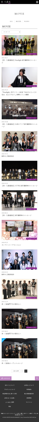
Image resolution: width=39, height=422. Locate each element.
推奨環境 (29, 398)
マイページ (29, 402)
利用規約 (29, 389)
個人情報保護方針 (29, 393)
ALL (11, 21)
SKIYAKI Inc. (32, 417)
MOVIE (18, 21)
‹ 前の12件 (15, 371)
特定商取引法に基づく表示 (9, 393)
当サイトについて (9, 385)
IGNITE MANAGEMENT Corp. (14, 417)
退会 (9, 406)
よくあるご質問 (10, 402)
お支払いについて (29, 385)
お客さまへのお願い (9, 398)
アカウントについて (9, 389)
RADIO (26, 21)
